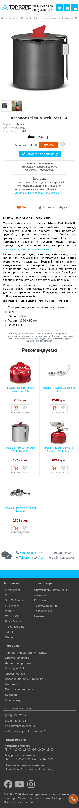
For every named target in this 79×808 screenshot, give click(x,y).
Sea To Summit (15, 600)
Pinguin (10, 610)
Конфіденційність (16, 668)
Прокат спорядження (19, 689)
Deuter (9, 637)
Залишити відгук (55, 207)
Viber (41, 557)
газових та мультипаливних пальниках (28, 249)
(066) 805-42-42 (42, 5)
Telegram (25, 557)
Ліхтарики (40, 595)
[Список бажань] (59, 7)
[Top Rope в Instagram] (31, 784)
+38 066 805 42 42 (32, 552)
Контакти (11, 694)
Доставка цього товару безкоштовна (37, 193)
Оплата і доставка (17, 657)
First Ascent (12, 589)
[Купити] (15, 407)
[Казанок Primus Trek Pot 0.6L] (39, 60)
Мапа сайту (12, 700)
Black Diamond (14, 621)
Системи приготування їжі (51, 589)
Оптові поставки (15, 673)
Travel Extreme (15, 626)
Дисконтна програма (18, 663)
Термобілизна (43, 610)
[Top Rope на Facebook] (8, 784)
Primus (20, 124)
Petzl (8, 595)
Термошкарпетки (45, 605)
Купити (48, 145)
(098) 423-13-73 (42, 10)
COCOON (11, 616)
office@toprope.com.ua (20, 725)
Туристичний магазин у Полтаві (26, 652)
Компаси (40, 600)
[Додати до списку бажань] (62, 145)
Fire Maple (12, 605)
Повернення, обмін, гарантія (24, 678)
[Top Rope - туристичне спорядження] (15, 8)
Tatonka (10, 632)
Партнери (11, 684)
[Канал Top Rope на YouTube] (19, 784)
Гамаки (39, 616)
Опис (25, 207)
